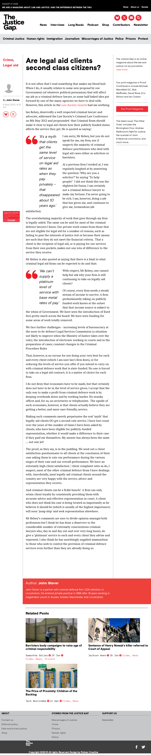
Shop (105, 25)
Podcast (92, 25)
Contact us (7, 720)
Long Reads (76, 25)
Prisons (131, 39)
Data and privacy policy (14, 728)
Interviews (57, 25)
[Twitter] (143, 747)
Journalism (72, 39)
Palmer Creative (89, 752)
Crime (8, 60)
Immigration (55, 39)
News (43, 25)
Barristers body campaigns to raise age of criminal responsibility (54, 647)
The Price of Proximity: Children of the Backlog (51, 692)
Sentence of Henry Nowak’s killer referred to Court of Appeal (118, 647)
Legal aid (10, 65)
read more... (122, 69)
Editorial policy (9, 724)
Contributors (121, 25)
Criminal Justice (13, 39)
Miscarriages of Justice (97, 39)
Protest (143, 39)
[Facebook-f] (136, 747)
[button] (138, 17)
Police (119, 39)
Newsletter (141, 25)
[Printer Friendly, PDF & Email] (28, 573)
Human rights (36, 39)
